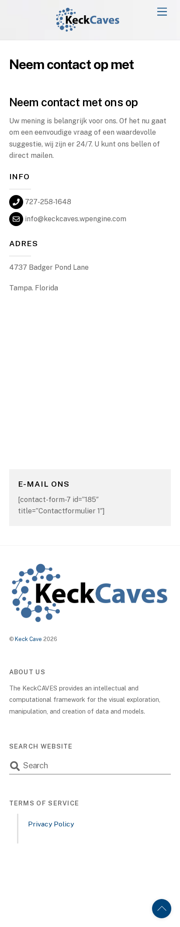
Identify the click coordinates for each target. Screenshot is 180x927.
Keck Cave (28, 639)
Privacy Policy (51, 824)
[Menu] (162, 12)
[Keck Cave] (88, 29)
